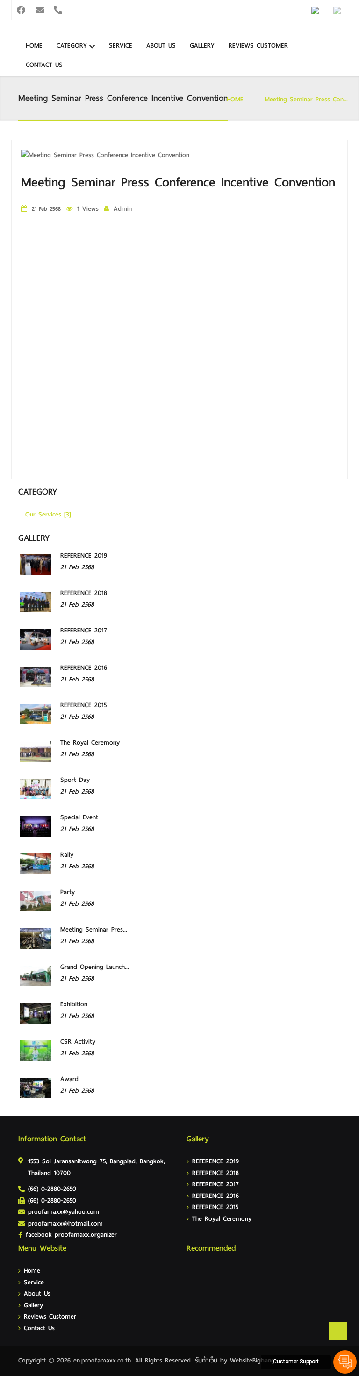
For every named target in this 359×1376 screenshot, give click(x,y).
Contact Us (44, 64)
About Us (161, 45)
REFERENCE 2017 (83, 630)
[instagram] (39, 10)
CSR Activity (77, 1041)
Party (67, 892)
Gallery (202, 45)
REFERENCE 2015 (83, 705)
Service (120, 45)
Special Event (79, 817)
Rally (66, 854)
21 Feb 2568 (77, 567)
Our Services (48, 514)
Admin (123, 208)
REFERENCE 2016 (83, 667)
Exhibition (73, 1004)
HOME (235, 99)
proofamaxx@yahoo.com (63, 1211)
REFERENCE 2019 (83, 555)
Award (69, 1079)
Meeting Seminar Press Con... (306, 99)
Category (72, 45)
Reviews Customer (258, 45)
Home (34, 45)
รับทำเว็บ (206, 1360)
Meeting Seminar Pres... (93, 929)
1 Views (88, 208)
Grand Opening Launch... (94, 966)
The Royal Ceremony (90, 742)
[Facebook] (20, 10)
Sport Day (75, 779)
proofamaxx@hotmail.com (65, 1223)
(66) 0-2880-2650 (52, 1188)
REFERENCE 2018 (83, 593)
